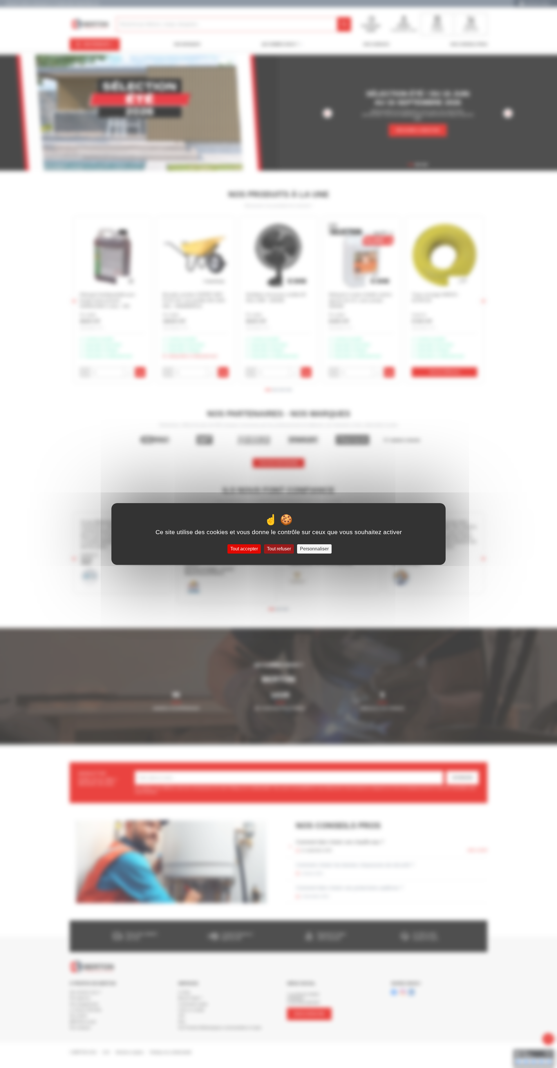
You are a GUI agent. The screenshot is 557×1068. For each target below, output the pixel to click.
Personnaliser (314, 548)
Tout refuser (279, 548)
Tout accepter (244, 548)
